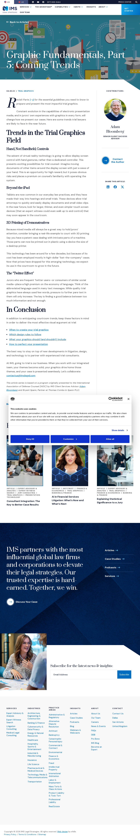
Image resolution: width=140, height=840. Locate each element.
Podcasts (110, 567)
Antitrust (68, 488)
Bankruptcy (54, 735)
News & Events (98, 726)
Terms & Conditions (27, 834)
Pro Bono (95, 739)
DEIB (93, 735)
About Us (95, 713)
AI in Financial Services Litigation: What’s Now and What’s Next (68, 500)
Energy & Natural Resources (35, 734)
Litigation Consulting (11, 727)
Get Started (128, 9)
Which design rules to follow (25, 334)
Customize (68, 439)
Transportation (35, 781)
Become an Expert (96, 748)
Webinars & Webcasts (75, 731)
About (102, 7)
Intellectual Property (54, 768)
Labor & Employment (55, 781)
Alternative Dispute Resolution (54, 724)
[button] (136, 2)
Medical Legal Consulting (12, 734)
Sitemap (42, 834)
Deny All (30, 439)
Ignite (77, 7)
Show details (118, 430)
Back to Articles (19, 22)
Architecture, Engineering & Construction (34, 716)
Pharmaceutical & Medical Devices (36, 769)
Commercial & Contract (55, 746)
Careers (95, 722)
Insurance (32, 760)
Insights (91, 7)
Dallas (115, 718)
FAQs (93, 730)
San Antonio (118, 722)
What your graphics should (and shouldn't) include (37, 339)
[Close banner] (128, 399)
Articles (109, 550)
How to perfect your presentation (28, 344)
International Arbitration (55, 775)
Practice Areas (54, 709)
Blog (72, 726)
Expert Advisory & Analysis (15, 714)
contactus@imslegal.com (20, 375)
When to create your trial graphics (29, 329)
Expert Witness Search (13, 721)
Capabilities (61, 7)
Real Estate (54, 806)
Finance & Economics (108, 493)
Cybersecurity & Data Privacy (35, 728)
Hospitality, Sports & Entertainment (34, 747)
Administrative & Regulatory (57, 716)
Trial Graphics (25, 91)
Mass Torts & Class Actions (55, 788)
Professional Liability (54, 801)
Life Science (33, 764)
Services (24, 7)
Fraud (51, 763)
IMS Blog (95, 743)
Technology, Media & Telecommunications (37, 776)
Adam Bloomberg (115, 129)
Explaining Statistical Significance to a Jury (110, 500)
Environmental (55, 752)
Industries (34, 708)
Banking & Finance (62, 493)
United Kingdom (119, 726)
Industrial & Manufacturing (34, 754)
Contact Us (117, 713)
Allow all (110, 439)
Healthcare (33, 740)
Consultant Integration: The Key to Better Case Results (23, 502)
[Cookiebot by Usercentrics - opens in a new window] (110, 399)
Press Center (124, 2)
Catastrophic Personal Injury (55, 740)
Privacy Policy (10, 834)
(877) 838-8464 (54, 2)
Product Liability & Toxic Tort (56, 794)
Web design (62, 831)
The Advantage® (43, 7)
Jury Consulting (26, 493)
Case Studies (113, 559)
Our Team (25, 12)
